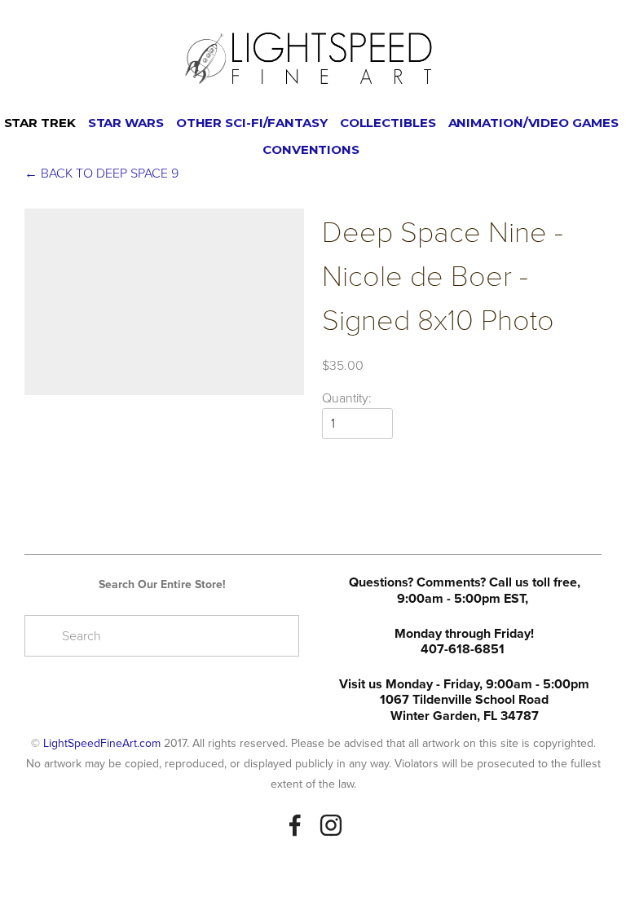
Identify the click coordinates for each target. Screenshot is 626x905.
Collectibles (388, 122)
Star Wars (126, 122)
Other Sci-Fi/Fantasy (252, 122)
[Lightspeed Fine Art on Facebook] (295, 825)
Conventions (310, 149)
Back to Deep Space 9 (101, 173)
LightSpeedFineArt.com (102, 743)
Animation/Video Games (533, 122)
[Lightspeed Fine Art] (331, 825)
